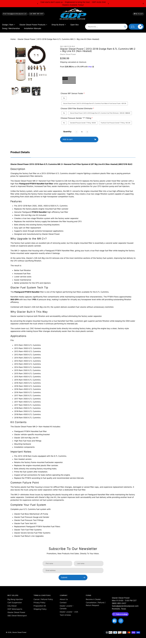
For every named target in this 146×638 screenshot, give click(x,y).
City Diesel (12, 606)
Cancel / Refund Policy (43, 599)
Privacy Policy (39, 602)
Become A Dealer (93, 599)
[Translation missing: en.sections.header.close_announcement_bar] (143, 4)
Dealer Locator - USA (69, 612)
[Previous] (38, 4)
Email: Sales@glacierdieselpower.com (15, 14)
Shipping (63, 62)
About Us (64, 599)
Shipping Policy (40, 609)
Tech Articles (65, 615)
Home (13, 39)
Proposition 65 (40, 606)
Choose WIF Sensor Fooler (72, 93)
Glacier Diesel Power (68, 54)
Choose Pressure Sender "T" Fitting (76, 118)
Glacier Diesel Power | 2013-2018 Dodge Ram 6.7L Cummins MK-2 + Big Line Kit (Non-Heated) (58, 39)
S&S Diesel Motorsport (17, 616)
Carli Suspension (14, 602)
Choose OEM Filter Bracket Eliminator (77, 108)
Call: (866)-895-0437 (36, 14)
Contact (63, 602)
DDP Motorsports (14, 609)
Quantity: (67, 131)
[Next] (108, 4)
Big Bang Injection (15, 599)
